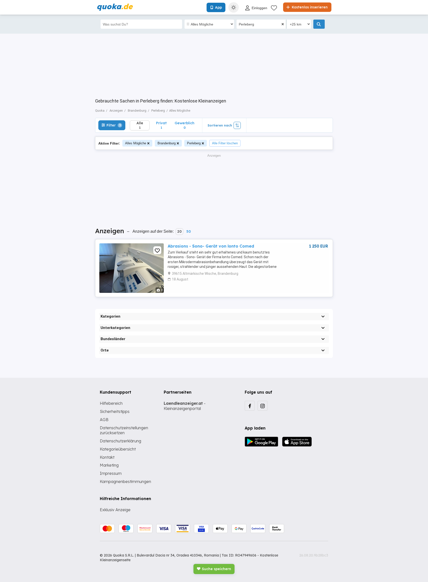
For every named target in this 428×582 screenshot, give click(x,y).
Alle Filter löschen (225, 143)
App (218, 7)
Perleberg (194, 143)
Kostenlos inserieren (309, 7)
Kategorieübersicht (118, 449)
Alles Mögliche (135, 143)
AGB (104, 419)
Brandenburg (167, 143)
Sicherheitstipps (115, 411)
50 (188, 231)
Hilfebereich (111, 403)
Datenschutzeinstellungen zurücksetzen (124, 430)
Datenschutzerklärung (120, 440)
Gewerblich (184, 125)
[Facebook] (249, 405)
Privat (161, 125)
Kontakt (107, 457)
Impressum (111, 473)
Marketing (109, 465)
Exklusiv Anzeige (115, 509)
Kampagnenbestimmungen (125, 481)
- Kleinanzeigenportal (185, 406)
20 (179, 231)
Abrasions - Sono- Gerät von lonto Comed (211, 246)
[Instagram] (262, 405)
